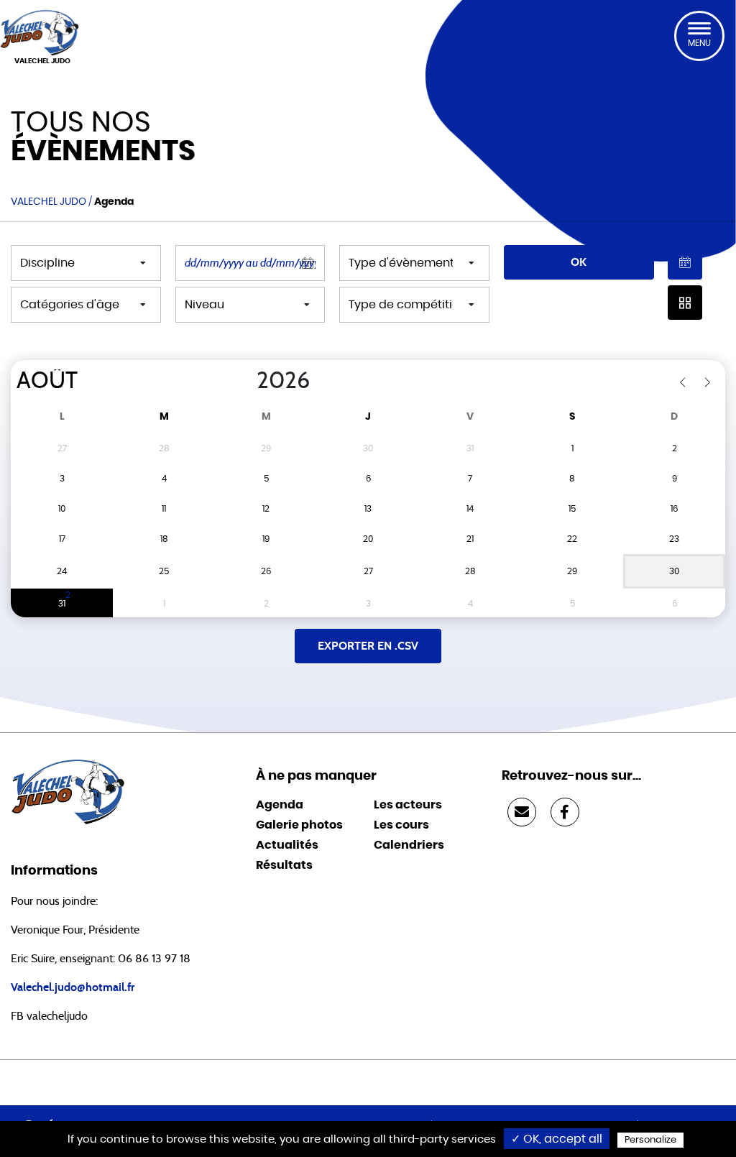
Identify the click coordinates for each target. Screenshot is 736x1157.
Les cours (401, 825)
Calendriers (409, 845)
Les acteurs (408, 805)
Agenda (279, 805)
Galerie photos (299, 825)
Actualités (287, 845)
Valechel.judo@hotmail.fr (72, 987)
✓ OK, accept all (556, 1139)
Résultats (284, 865)
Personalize (650, 1140)
